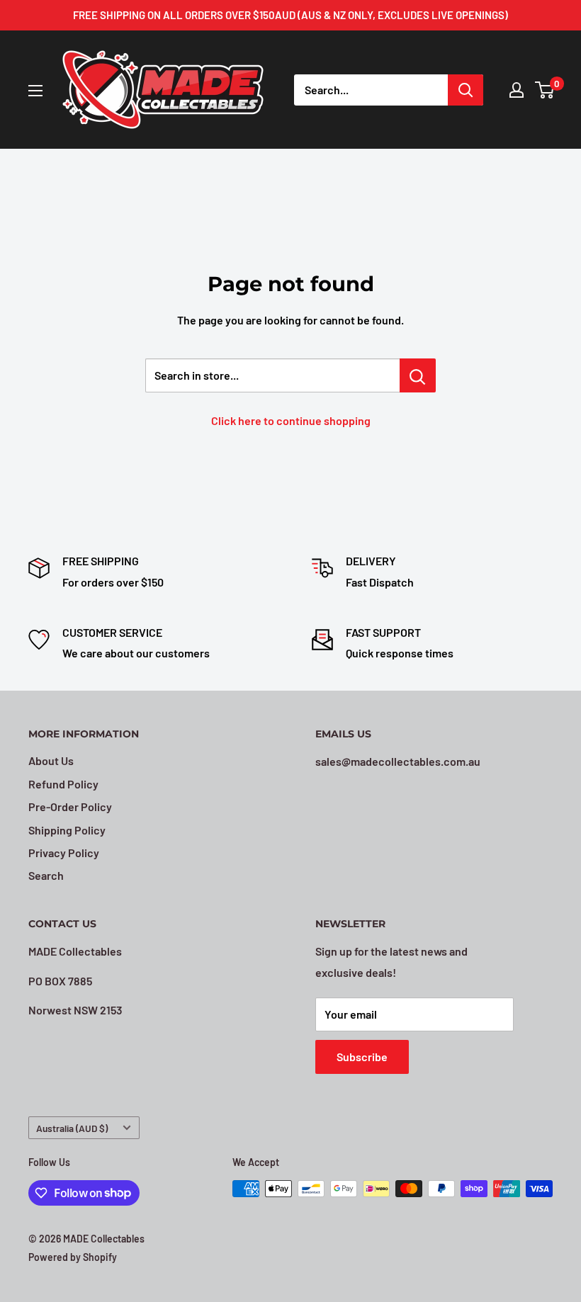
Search (46, 875)
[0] (545, 89)
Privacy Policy (63, 852)
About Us (51, 760)
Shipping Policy (67, 830)
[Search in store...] (418, 375)
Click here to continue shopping (291, 420)
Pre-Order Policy (70, 806)
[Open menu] (35, 90)
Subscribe (362, 1056)
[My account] (516, 90)
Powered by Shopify (72, 1257)
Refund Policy (63, 784)
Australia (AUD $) (72, 1128)
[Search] (465, 90)
